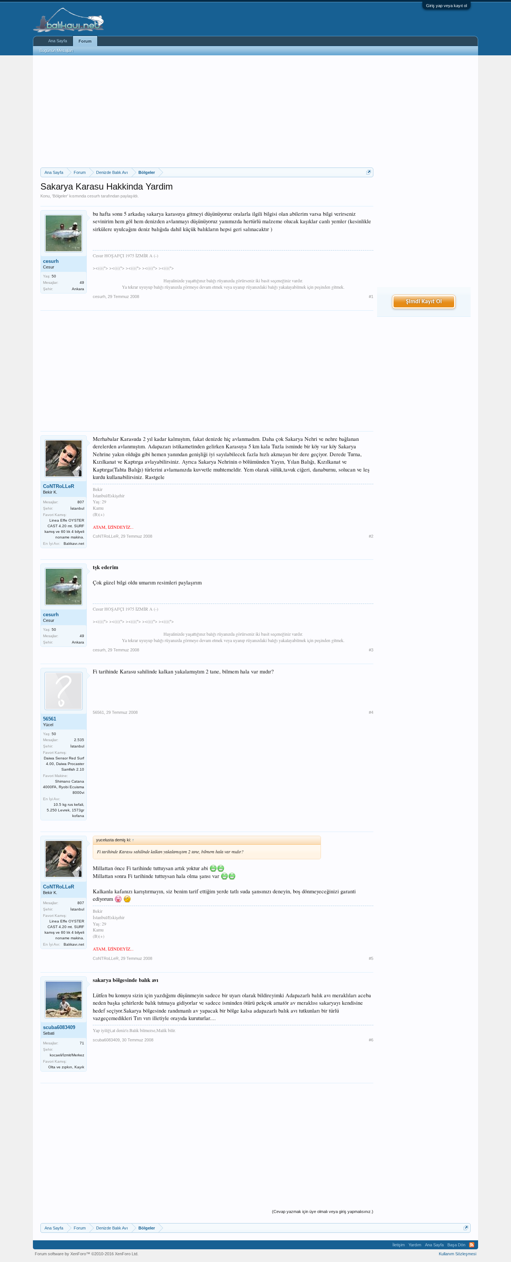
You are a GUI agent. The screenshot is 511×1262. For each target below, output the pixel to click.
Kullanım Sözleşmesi (457, 1254)
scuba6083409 (59, 1027)
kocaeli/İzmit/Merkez (67, 1055)
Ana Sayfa (57, 41)
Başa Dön (456, 1245)
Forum (85, 41)
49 (82, 282)
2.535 (79, 740)
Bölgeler (60, 196)
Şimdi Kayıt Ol (424, 302)
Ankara (78, 289)
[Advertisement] (206, 111)
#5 (371, 958)
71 (82, 1043)
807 (80, 502)
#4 (371, 712)
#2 (371, 536)
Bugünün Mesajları (56, 50)
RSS (471, 1244)
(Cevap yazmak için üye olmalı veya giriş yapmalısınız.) (322, 1211)
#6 (371, 1040)
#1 (371, 296)
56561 (49, 719)
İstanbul (77, 508)
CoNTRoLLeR (58, 486)
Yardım (415, 1245)
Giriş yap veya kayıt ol (446, 5)
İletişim (398, 1245)
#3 (371, 650)
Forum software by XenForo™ (86, 1254)
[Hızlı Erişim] (368, 172)
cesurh (93, 196)
